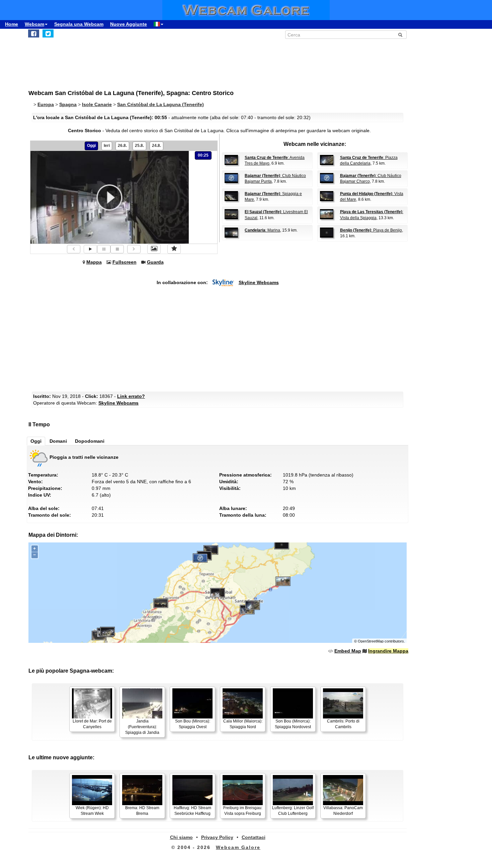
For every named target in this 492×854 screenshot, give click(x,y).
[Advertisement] (192, 60)
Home (11, 24)
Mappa (94, 262)
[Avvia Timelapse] (90, 249)
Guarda (155, 262)
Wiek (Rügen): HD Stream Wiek (92, 810)
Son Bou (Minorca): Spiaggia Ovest (192, 724)
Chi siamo (181, 837)
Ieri (107, 145)
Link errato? (131, 396)
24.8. (156, 145)
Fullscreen (124, 262)
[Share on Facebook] (33, 33)
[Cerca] (400, 34)
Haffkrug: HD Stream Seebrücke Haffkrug (192, 810)
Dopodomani (89, 441)
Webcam (34, 24)
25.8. (139, 145)
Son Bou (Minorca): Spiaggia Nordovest (293, 724)
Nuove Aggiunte (128, 24)
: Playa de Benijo (371, 230)
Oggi (91, 145)
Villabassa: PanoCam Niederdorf (343, 810)
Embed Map (347, 651)
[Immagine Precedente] (73, 249)
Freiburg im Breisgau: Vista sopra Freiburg (242, 810)
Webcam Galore (238, 847)
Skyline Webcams (259, 282)
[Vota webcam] (174, 249)
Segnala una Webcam (78, 24)
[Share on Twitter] (48, 33)
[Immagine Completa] (154, 249)
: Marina (262, 230)
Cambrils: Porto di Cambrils (343, 724)
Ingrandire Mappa (388, 651)
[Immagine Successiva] (134, 249)
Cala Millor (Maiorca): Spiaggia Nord (242, 724)
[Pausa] (103, 249)
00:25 (203, 155)
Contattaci (253, 837)
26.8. (122, 145)
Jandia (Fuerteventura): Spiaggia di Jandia (142, 727)
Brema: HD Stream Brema (142, 810)
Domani (58, 441)
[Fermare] (117, 249)
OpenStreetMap (371, 641)
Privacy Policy (217, 837)
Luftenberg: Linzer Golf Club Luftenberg (293, 810)
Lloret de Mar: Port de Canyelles (92, 724)
